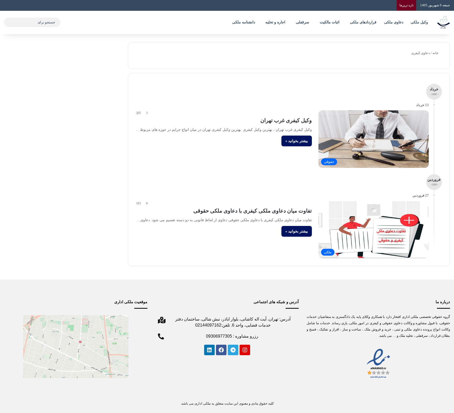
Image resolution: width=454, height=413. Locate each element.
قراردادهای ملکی (363, 22)
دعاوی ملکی (393, 22)
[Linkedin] (209, 350)
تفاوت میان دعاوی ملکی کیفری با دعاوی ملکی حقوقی (252, 211)
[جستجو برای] (9, 22)
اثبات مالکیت (329, 22)
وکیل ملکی (419, 22)
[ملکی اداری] (443, 22)
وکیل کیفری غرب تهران (286, 120)
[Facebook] (221, 350)
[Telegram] (233, 350)
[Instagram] (245, 350)
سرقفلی (302, 22)
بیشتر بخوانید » (296, 141)
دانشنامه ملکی (243, 22)
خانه (435, 53)
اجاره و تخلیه (275, 22)
